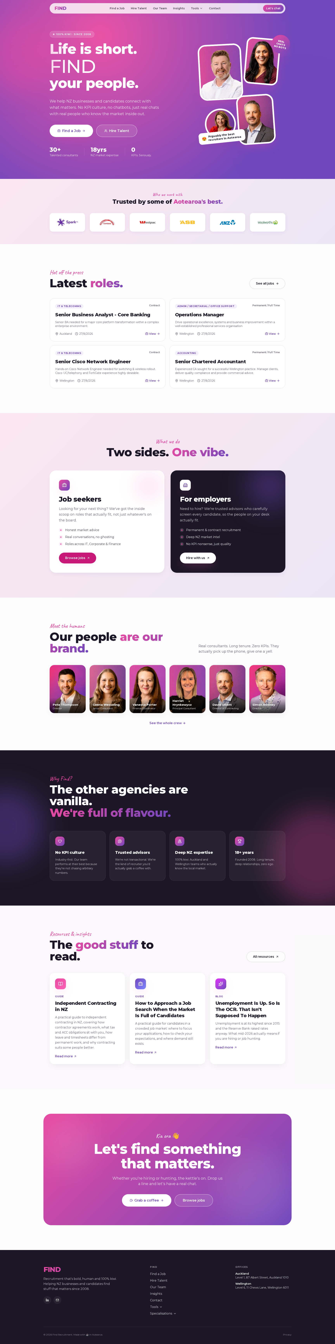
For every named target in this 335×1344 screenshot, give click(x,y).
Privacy (287, 1334)
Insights (179, 8)
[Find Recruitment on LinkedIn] (47, 1300)
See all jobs (265, 283)
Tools (195, 8)
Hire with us (195, 558)
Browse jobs (75, 558)
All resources (263, 956)
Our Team (160, 8)
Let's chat (273, 8)
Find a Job (117, 8)
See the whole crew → (167, 723)
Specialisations (161, 1313)
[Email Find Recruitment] (57, 1300)
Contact (215, 8)
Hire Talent (139, 8)
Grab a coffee (146, 1200)
